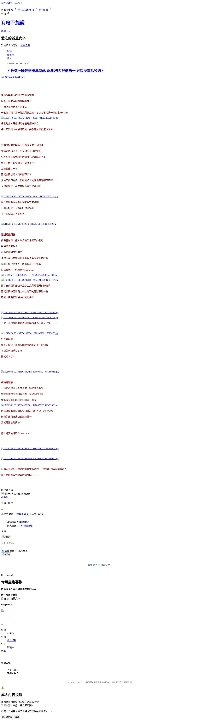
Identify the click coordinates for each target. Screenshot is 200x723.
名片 (9, 58)
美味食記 (24, 522)
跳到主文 (6, 31)
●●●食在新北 (26, 526)
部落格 (10, 55)
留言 (26, 514)
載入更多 (6, 537)
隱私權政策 (116, 682)
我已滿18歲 (7, 717)
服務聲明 (128, 682)
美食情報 (25, 45)
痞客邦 (19, 514)
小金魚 (4, 497)
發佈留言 (6, 554)
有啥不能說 (13, 22)
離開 (17, 717)
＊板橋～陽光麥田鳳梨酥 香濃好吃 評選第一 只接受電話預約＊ (56, 71)
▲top (3, 531)
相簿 (9, 51)
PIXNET (78, 682)
